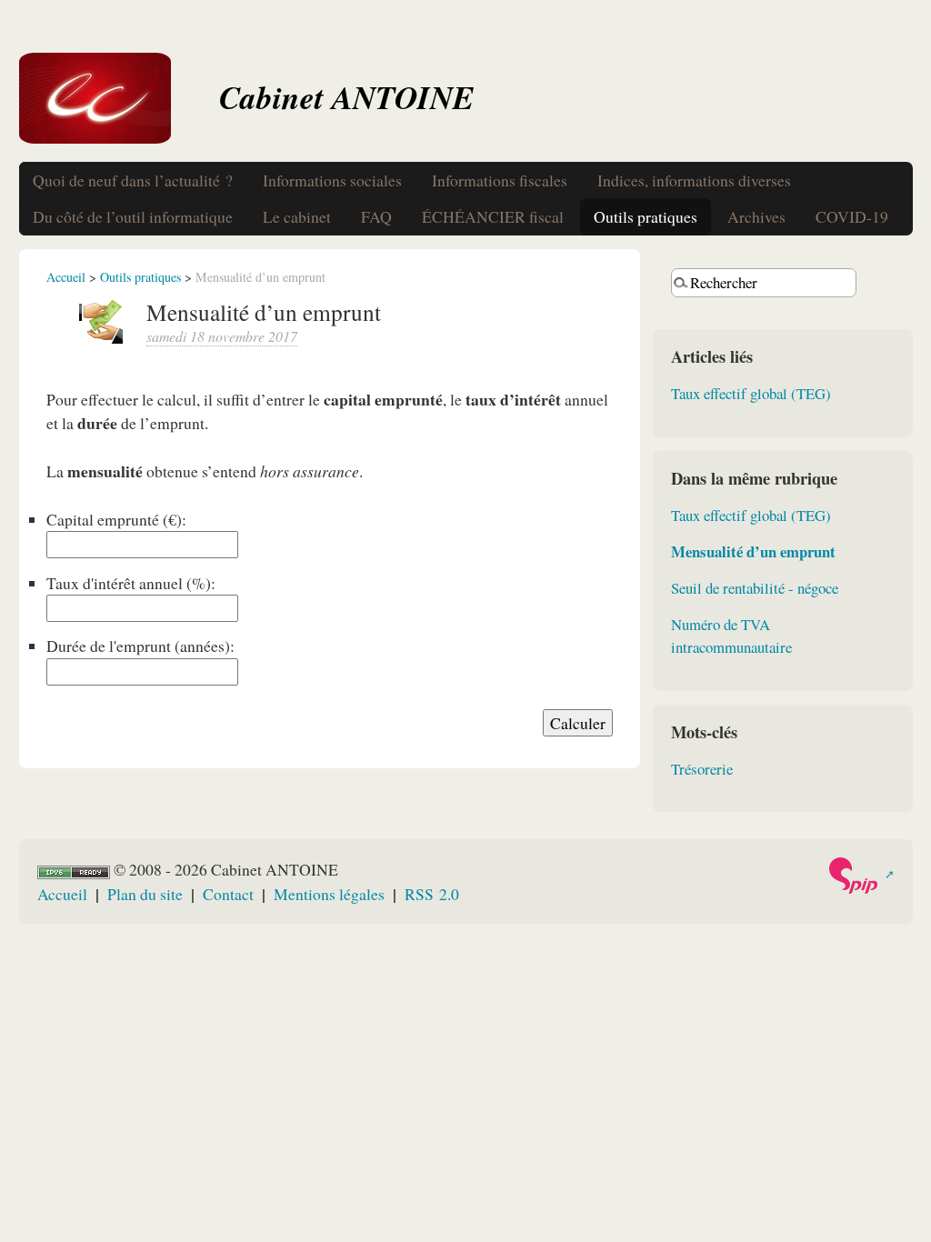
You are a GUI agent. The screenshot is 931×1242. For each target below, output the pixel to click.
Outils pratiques (645, 216)
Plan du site (145, 894)
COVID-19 (852, 216)
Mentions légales (329, 894)
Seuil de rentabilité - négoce (754, 587)
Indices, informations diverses (694, 180)
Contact (228, 894)
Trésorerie (702, 768)
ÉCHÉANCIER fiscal (493, 216)
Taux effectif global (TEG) (751, 393)
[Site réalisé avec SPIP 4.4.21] (860, 875)
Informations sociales (332, 180)
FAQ (376, 216)
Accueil (65, 276)
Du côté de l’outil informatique (133, 216)
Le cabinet (297, 216)
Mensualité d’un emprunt (753, 551)
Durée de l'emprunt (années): (140, 645)
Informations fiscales (499, 180)
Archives (756, 216)
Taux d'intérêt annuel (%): (130, 583)
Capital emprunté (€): (116, 519)
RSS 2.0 (432, 894)
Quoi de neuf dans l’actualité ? (133, 180)
